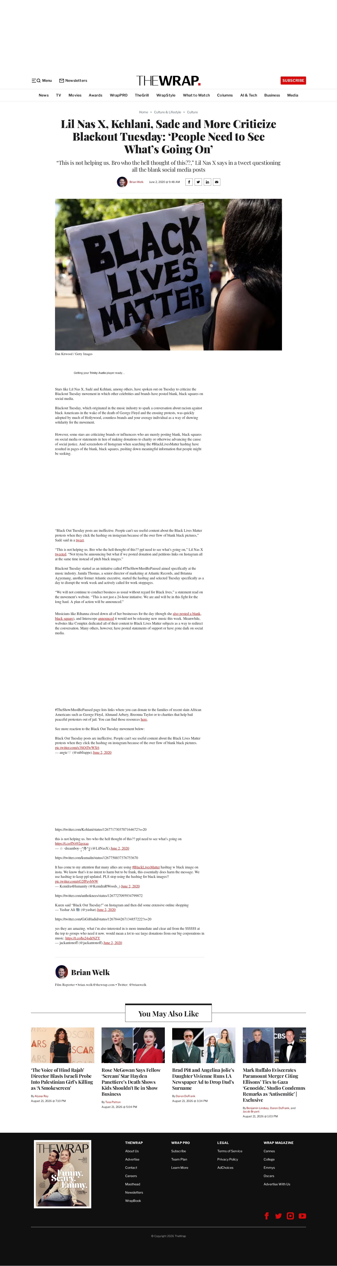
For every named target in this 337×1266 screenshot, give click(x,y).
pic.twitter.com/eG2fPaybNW (76, 881)
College (269, 1159)
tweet (80, 540)
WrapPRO (118, 95)
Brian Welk (137, 182)
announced (106, 618)
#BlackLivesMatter (146, 867)
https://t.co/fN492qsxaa (71, 843)
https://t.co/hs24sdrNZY (82, 938)
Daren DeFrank (185, 1096)
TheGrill (142, 95)
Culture (192, 112)
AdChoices (225, 1167)
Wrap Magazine (279, 1143)
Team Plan (179, 1159)
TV (58, 95)
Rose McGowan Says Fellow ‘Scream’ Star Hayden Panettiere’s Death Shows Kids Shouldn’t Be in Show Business (131, 1082)
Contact (131, 1167)
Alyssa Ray (41, 1096)
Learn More (179, 1167)
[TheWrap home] (168, 80)
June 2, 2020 (102, 752)
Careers (131, 1176)
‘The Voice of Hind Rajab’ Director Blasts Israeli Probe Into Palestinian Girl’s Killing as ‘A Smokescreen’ (62, 1079)
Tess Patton (113, 1102)
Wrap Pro (180, 1143)
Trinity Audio (98, 373)
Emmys (269, 1167)
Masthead (132, 1184)
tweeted (60, 554)
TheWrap (134, 1143)
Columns (225, 95)
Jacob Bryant (251, 1111)
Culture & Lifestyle (167, 112)
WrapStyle (166, 95)
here (144, 719)
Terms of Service (229, 1151)
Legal (223, 1143)
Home (143, 112)
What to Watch (196, 95)
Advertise (132, 1159)
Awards (95, 95)
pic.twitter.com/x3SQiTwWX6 (77, 747)
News (44, 95)
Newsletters (76, 80)
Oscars (269, 1176)
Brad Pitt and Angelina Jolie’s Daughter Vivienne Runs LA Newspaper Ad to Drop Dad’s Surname (203, 1079)
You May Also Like (168, 1013)
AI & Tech (248, 95)
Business (272, 95)
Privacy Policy (227, 1159)
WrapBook (133, 1201)
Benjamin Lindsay (257, 1108)
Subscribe (293, 80)
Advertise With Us (277, 1184)
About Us (132, 1151)
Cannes (269, 1151)
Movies (75, 95)
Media (292, 95)
